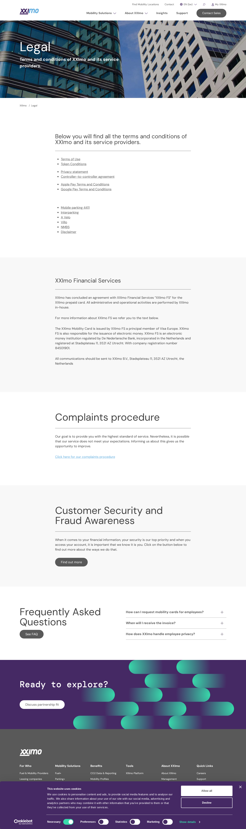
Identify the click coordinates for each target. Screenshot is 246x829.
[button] (101, 14)
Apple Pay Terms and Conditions (85, 184)
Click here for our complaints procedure (85, 457)
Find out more (71, 562)
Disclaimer (68, 232)
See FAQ (31, 634)
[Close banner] (240, 787)
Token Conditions (73, 164)
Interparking (70, 212)
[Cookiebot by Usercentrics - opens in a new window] (23, 822)
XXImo (23, 105)
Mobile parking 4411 (75, 207)
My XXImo (220, 4)
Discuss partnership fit (42, 704)
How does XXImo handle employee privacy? (160, 634)
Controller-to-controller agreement (88, 176)
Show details (187, 821)
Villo (64, 222)
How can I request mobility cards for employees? (165, 612)
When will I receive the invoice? (151, 623)
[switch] (103, 822)
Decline (206, 802)
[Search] (204, 4)
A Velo (65, 217)
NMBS (65, 227)
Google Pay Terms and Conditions (86, 189)
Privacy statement (74, 172)
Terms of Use (70, 159)
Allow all (206, 790)
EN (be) (188, 4)
